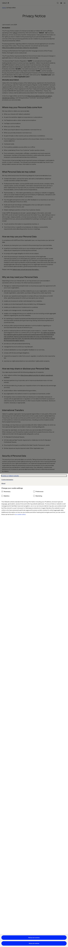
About (3, 483)
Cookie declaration (7, 479)
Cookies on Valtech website (10, 476)
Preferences (39, 491)
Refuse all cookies (34, 937)
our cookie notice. (20, 514)
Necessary (7, 491)
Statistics (6, 496)
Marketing (39, 496)
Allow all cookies (34, 943)
